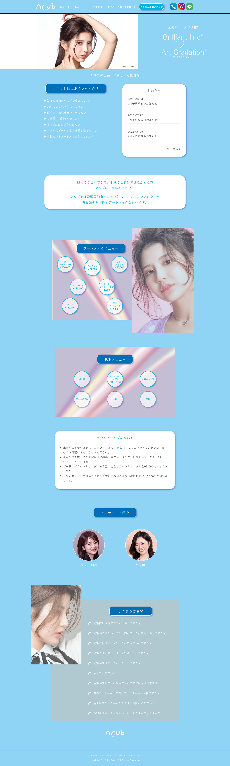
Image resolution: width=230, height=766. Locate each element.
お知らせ (64, 6)
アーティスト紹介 (93, 6)
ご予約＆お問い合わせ (151, 6)
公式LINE (122, 448)
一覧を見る (171, 149)
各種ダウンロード (127, 6)
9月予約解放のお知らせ (142, 103)
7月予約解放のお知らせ (142, 136)
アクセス (110, 6)
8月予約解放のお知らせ (142, 120)
